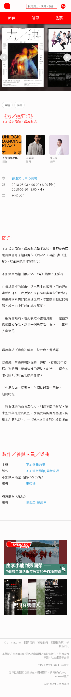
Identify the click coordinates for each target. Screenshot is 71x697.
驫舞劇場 (30, 121)
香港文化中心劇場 (24, 178)
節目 (12, 17)
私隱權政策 (57, 642)
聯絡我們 (42, 642)
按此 (66, 665)
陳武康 (53, 158)
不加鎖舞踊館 (11, 121)
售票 (59, 17)
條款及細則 (64, 644)
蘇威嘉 (42, 502)
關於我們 (29, 642)
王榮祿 (30, 158)
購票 (35, 17)
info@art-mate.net (61, 674)
